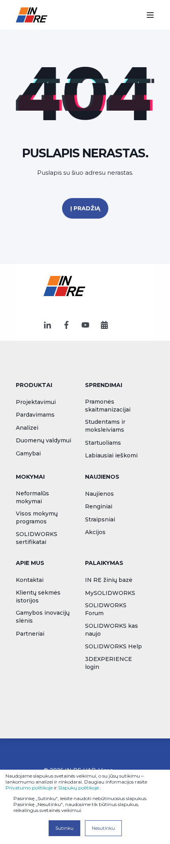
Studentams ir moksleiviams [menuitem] (105, 425)
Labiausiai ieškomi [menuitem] (111, 455)
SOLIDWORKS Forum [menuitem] (106, 609)
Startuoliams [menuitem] (103, 442)
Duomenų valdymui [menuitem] (43, 440)
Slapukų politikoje (78, 788)
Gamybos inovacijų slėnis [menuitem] (43, 616)
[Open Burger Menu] (150, 15)
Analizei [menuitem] (27, 427)
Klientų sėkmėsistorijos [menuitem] (38, 596)
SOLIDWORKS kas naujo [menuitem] (111, 629)
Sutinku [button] (64, 828)
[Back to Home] (31, 15)
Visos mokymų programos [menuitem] (37, 517)
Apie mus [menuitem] (30, 563)
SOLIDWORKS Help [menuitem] (113, 646)
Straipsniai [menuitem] (100, 519)
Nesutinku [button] (103, 828)
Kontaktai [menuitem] (29, 579)
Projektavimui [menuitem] (36, 402)
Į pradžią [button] (85, 208)
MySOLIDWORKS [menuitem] (110, 593)
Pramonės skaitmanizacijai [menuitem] (107, 405)
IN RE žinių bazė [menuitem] (108, 579)
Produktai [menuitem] (34, 385)
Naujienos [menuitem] (102, 477)
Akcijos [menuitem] (95, 532)
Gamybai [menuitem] (28, 453)
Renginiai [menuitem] (98, 506)
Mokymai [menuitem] (30, 477)
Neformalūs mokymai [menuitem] (32, 497)
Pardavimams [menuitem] (35, 414)
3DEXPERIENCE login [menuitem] (108, 662)
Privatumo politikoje (29, 788)
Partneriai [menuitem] (30, 633)
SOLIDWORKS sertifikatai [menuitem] (36, 538)
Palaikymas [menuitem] (104, 563)
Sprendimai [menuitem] (103, 385)
